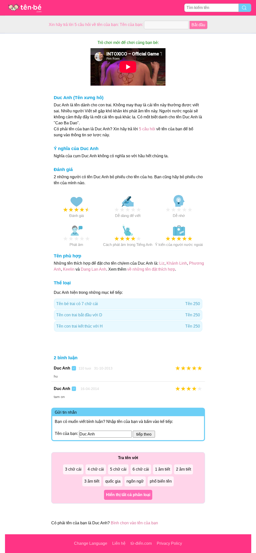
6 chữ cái (140, 469)
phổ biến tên (161, 481)
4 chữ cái (96, 469)
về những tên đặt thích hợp (151, 269)
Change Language (90, 543)
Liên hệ (119, 543)
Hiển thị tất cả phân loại (128, 495)
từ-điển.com (141, 543)
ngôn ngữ (135, 481)
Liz (161, 263)
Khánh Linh (176, 263)
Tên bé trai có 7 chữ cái (128, 304)
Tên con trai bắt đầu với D (128, 315)
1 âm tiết (162, 469)
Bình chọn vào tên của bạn (134, 523)
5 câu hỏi (147, 129)
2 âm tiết (183, 469)
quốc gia (112, 481)
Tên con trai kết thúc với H (128, 326)
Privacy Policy (169, 543)
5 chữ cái (118, 469)
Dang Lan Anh (93, 269)
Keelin (68, 269)
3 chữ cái (73, 469)
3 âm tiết (91, 481)
